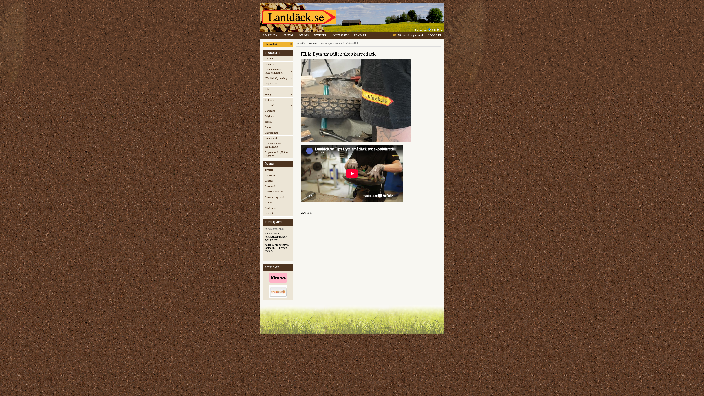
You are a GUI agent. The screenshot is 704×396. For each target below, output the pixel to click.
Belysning (270, 111)
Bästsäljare (270, 64)
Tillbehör (269, 100)
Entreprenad (271, 133)
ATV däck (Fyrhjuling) (276, 78)
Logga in (434, 35)
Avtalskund (270, 208)
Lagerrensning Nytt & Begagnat (276, 154)
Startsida (270, 35)
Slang (268, 94)
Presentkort (271, 138)
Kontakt (360, 35)
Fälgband (270, 116)
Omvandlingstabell (275, 197)
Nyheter (320, 35)
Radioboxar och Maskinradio (273, 145)
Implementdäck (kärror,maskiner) (274, 71)
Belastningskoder (274, 191)
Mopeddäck (271, 83)
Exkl (433, 30)
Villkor (288, 35)
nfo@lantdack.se (275, 229)
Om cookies (271, 186)
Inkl (441, 30)
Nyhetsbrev (340, 35)
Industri (269, 127)
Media (268, 122)
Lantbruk (270, 105)
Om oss (304, 35)
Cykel (267, 89)
